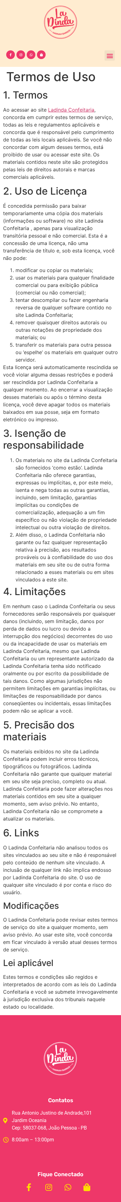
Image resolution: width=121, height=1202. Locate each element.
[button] (110, 55)
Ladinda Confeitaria (71, 110)
